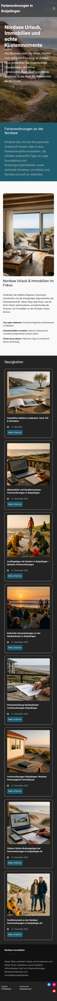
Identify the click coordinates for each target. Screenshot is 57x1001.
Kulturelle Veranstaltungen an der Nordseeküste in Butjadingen (23, 635)
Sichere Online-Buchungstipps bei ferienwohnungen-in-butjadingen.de (24, 850)
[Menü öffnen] (54, 8)
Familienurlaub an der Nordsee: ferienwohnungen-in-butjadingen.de (24, 922)
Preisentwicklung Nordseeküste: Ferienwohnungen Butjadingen (23, 707)
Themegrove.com (25, 989)
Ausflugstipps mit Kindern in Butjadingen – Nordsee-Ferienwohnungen (28, 563)
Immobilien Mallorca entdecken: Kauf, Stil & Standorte (27, 420)
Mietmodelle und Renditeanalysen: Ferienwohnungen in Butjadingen (24, 491)
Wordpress (7, 989)
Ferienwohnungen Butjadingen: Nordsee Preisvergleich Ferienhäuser (27, 778)
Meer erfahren (15, 433)
